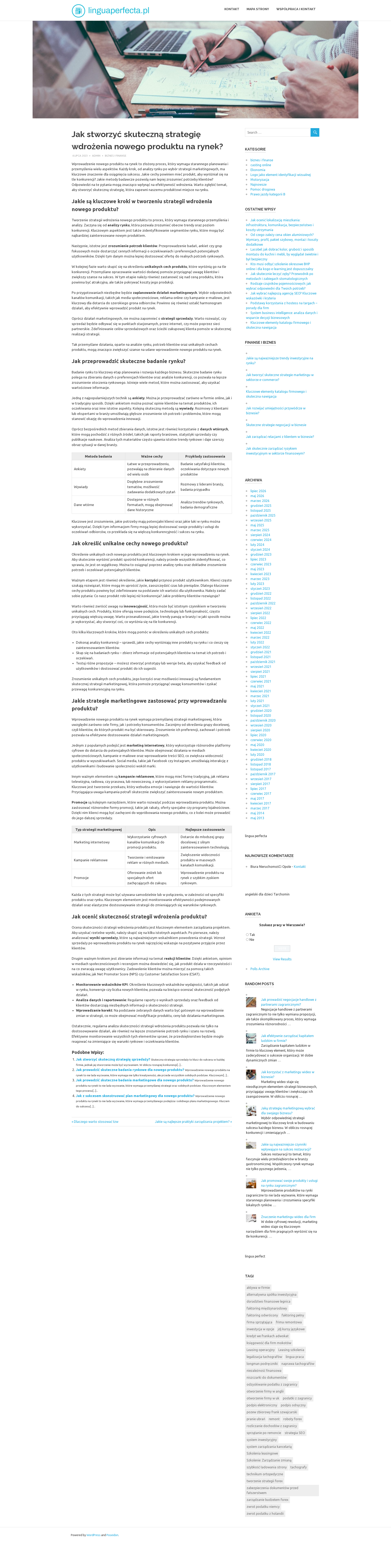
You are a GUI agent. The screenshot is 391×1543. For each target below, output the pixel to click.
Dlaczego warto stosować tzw (96, 1121)
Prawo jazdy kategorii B (267, 194)
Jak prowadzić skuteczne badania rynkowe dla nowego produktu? (130, 1070)
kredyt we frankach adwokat (268, 1336)
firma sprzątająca (259, 1322)
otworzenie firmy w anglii (265, 1391)
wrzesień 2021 (260, 666)
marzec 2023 (259, 579)
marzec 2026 (259, 501)
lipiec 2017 (258, 789)
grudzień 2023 (260, 554)
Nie (251, 939)
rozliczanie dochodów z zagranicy (272, 1426)
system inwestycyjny (262, 1440)
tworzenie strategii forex (265, 1481)
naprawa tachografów (297, 1363)
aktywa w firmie (258, 1287)
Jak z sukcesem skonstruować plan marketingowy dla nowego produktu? (135, 1096)
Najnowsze (258, 184)
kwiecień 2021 (260, 691)
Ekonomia (257, 170)
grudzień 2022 (260, 593)
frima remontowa (289, 1322)
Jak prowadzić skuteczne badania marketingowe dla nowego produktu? (135, 1080)
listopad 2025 (260, 510)
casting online (260, 165)
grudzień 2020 (260, 710)
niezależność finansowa (264, 1370)
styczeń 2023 (260, 588)
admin (96, 155)
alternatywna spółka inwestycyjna (272, 1294)
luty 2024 (257, 544)
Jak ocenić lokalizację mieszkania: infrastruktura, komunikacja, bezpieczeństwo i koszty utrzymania (280, 225)
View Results (282, 959)
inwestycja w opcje (260, 1329)
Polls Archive (259, 969)
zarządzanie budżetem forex (267, 1500)
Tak (252, 935)
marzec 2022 (259, 637)
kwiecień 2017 (260, 803)
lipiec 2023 (258, 559)
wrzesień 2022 (260, 608)
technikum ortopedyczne (265, 1474)
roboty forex (292, 1419)
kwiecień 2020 (260, 749)
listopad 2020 (260, 715)
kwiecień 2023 (260, 574)
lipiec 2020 (258, 735)
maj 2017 (257, 798)
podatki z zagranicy (297, 1398)
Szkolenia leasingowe (262, 1453)
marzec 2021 (259, 696)
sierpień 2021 (260, 671)
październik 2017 (263, 774)
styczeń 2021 (260, 706)
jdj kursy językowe (291, 1329)
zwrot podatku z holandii (265, 1513)
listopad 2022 (260, 598)
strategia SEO (295, 1433)
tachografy (298, 1467)
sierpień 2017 (260, 784)
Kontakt (231, 9)
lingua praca (295, 1357)
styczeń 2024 (260, 549)
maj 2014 (257, 813)
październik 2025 (263, 515)
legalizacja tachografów (264, 1357)
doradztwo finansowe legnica (268, 1301)
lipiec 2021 (258, 676)
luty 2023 (257, 584)
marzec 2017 (259, 808)
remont (274, 1419)
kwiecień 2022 (260, 632)
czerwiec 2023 (260, 564)
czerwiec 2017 (260, 793)
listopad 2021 (260, 657)
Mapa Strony (258, 9)
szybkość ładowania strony (267, 1467)
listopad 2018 (260, 764)
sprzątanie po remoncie (264, 1433)
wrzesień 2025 (260, 520)
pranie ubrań (256, 1419)
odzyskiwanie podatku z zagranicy (272, 1384)
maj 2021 (257, 686)
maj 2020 (257, 745)
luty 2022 (257, 642)
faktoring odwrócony (262, 1315)
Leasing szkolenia (291, 1350)
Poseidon (112, 1535)
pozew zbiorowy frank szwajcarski (272, 1412)
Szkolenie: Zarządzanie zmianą (269, 1460)
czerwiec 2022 (260, 623)
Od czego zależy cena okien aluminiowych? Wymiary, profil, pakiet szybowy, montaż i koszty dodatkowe (282, 239)
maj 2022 (257, 627)
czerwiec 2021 (260, 681)
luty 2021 (257, 701)
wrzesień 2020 (260, 725)
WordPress (94, 1535)
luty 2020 (257, 754)
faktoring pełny (293, 1315)
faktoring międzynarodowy (267, 1308)
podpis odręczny (293, 1405)
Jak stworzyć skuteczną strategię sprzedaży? (113, 1059)
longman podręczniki (262, 1363)
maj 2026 (257, 496)
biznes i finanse (115, 155)
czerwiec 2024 (260, 540)
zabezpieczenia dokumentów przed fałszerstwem (272, 1490)
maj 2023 (257, 569)
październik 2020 (263, 720)
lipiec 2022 (258, 618)
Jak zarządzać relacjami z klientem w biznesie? (280, 436)
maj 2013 (257, 818)
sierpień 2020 (260, 730)
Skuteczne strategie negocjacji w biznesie (276, 425)
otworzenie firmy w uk (263, 1398)
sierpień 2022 (260, 613)
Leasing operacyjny (261, 1350)
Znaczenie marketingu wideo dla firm (288, 1217)
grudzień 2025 (260, 505)
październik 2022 (263, 603)
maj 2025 (257, 525)
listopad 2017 (260, 769)
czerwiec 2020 (260, 740)
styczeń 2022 (260, 647)
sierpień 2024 (260, 535)
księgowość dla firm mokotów (269, 1343)
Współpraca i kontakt (296, 9)
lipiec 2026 (258, 491)
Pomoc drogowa (262, 189)
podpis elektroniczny (262, 1405)
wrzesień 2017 (260, 779)
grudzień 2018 (260, 759)
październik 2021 (263, 662)
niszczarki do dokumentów (267, 1377)
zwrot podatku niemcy (263, 1506)
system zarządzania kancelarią (269, 1446)
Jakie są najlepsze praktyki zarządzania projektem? (192, 1121)
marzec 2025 (259, 530)
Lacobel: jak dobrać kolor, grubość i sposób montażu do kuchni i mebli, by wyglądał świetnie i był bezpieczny (282, 254)
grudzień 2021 (260, 652)
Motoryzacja (259, 179)
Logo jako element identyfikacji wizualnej (280, 175)
